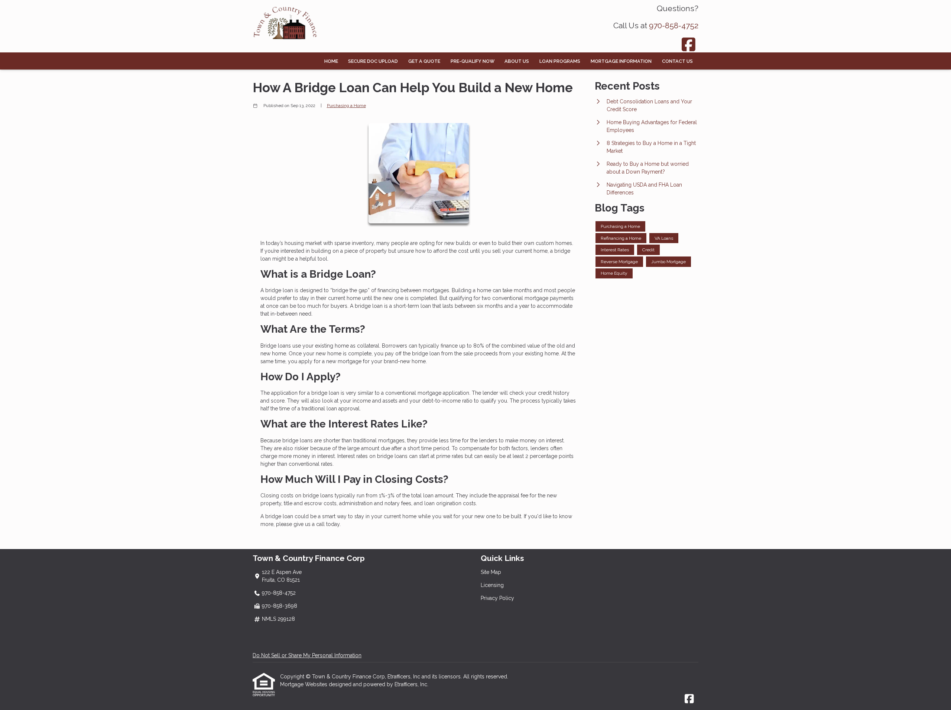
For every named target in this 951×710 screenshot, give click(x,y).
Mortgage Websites (304, 684)
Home (331, 61)
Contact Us (677, 61)
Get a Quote (424, 61)
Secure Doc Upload (373, 61)
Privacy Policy (497, 598)
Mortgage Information (621, 61)
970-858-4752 (673, 25)
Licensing (492, 585)
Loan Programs (559, 61)
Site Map (491, 572)
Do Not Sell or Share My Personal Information (307, 655)
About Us (516, 61)
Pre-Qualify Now (472, 61)
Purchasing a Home (346, 105)
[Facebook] (689, 44)
